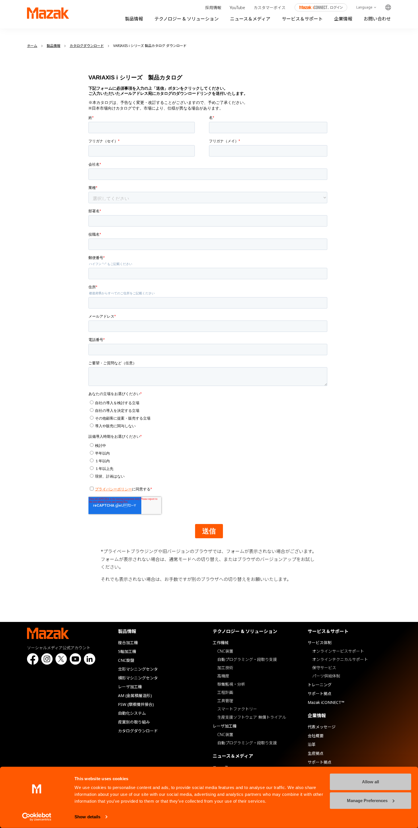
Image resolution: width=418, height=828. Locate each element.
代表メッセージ (322, 727)
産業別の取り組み (134, 722)
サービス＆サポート (302, 19)
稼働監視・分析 (231, 684)
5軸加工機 (127, 651)
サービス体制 (320, 642)
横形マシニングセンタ (138, 678)
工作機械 (221, 642)
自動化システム (132, 713)
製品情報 (134, 19)
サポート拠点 (320, 693)
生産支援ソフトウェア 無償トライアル (251, 717)
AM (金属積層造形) (135, 695)
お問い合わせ (377, 19)
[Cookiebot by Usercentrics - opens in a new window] (37, 817)
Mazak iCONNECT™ (326, 702)
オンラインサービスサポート (338, 651)
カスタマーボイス (269, 7)
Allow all (370, 781)
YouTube (237, 7)
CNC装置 (225, 651)
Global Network (388, 7)
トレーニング (320, 684)
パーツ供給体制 (326, 676)
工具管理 (225, 700)
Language (364, 7)
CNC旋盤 (126, 660)
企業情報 (343, 19)
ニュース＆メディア (250, 19)
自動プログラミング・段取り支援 (247, 659)
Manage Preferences (367, 800)
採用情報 (213, 7)
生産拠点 (316, 753)
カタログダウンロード (138, 731)
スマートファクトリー (237, 709)
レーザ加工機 (130, 686)
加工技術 (225, 667)
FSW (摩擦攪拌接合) (136, 704)
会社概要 (316, 735)
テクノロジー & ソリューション (186, 19)
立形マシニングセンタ (138, 669)
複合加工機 (128, 642)
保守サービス (324, 667)
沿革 (312, 744)
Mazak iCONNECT (317, 7)
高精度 (223, 676)
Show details (87, 816)
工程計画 (225, 692)
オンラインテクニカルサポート (340, 659)
